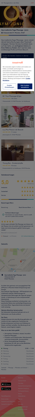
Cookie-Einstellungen (9, 86)
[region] (17, 74)
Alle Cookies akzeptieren (25, 86)
